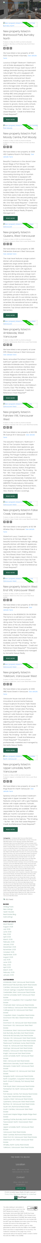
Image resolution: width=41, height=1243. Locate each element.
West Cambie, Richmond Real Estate (16, 890)
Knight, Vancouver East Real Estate (17, 1053)
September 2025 (10, 954)
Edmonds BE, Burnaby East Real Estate (17, 857)
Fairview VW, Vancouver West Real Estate (24, 425)
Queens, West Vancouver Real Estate (22, 241)
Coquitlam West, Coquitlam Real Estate (17, 850)
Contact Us (20, 1188)
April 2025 (7, 967)
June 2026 (7, 932)
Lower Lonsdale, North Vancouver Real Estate (21, 865)
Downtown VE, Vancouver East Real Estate (20, 1023)
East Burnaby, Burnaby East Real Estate (18, 1033)
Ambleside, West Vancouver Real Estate (23, 342)
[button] (20, 1188)
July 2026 (6, 929)
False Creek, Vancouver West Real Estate (24, 519)
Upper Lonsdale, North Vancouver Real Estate (20, 778)
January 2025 (8, 975)
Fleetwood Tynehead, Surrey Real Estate (17, 860)
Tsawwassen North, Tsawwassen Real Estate (18, 887)
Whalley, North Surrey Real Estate (18, 894)
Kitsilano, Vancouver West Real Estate (13, 863)
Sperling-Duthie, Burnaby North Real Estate (20, 1119)
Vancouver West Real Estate (14, 1132)
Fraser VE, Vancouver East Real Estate (18, 1046)
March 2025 (7, 970)
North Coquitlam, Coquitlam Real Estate (26, 872)
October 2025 (8, 952)
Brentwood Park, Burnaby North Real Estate (18, 44)
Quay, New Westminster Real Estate (17, 1096)
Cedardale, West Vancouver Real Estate (13, 843)
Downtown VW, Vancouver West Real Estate (18, 853)
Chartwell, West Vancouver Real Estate (17, 846)
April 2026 (7, 937)
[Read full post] (20, 25)
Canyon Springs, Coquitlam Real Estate (23, 841)
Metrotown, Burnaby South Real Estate (18, 1063)
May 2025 (7, 965)
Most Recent (8, 924)
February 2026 (8, 942)
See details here (9, 254)
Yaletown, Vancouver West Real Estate (23, 681)
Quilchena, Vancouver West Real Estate (13, 880)
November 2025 (9, 949)
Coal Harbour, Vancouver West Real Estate (20, 1007)
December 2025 (9, 947)
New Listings (8, 909)
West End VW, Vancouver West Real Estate (18, 596)
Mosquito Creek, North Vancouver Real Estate (19, 868)
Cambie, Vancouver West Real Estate (18, 987)
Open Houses (8, 912)
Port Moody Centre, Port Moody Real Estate (19, 143)
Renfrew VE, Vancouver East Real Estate (19, 1104)
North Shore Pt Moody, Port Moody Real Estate (15, 873)
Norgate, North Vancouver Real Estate (18, 1076)
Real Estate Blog (9, 914)
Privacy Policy (9, 1194)
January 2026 (8, 944)
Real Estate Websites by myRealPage (25, 1194)
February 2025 (8, 972)
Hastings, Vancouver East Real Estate (27, 862)
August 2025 (8, 957)
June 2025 (7, 962)
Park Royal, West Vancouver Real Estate (18, 1086)
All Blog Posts (8, 907)
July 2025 (6, 960)
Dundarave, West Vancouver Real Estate (19, 1030)
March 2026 (7, 939)
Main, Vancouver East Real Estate (16, 1061)
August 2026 (8, 927)
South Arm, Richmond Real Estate (21, 882)
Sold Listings (8, 917)
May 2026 (7, 934)
